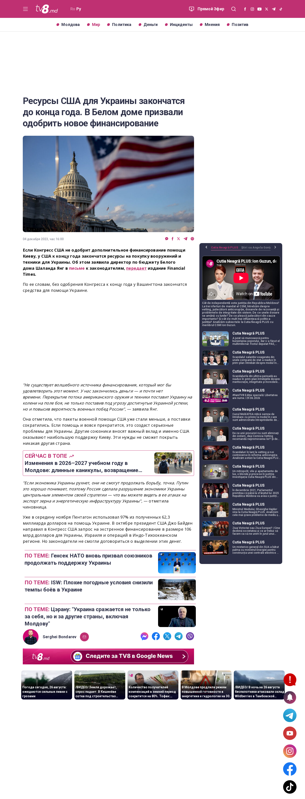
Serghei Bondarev (59, 637)
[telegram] (185, 239)
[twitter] (178, 239)
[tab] (226, 249)
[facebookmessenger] (166, 239)
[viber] (192, 239)
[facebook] (172, 239)
